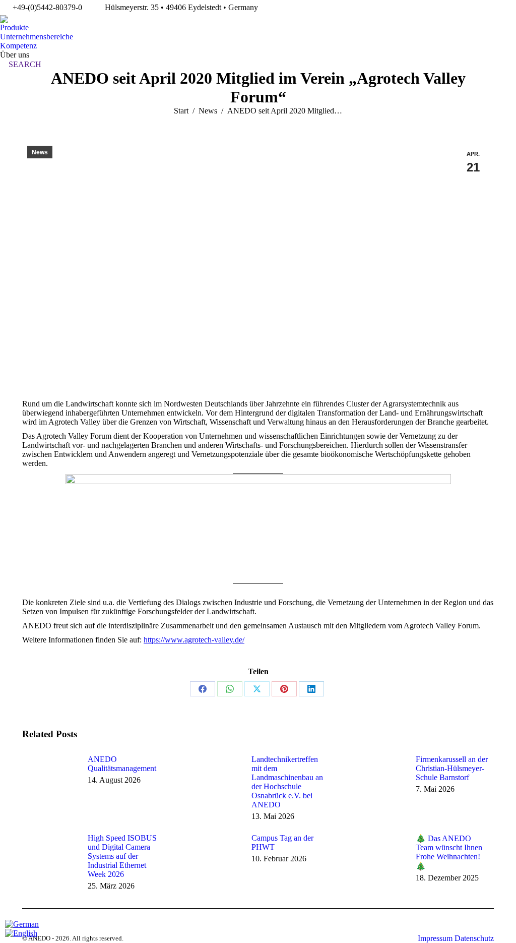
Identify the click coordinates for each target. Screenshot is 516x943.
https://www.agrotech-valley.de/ (194, 639)
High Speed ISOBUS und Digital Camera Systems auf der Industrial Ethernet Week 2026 (122, 856)
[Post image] (50, 777)
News (40, 152)
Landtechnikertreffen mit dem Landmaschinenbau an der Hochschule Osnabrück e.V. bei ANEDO (287, 782)
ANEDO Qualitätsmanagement (122, 764)
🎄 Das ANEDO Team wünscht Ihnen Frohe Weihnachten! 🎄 (449, 852)
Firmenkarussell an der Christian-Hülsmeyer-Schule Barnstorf (452, 768)
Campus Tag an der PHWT (282, 842)
